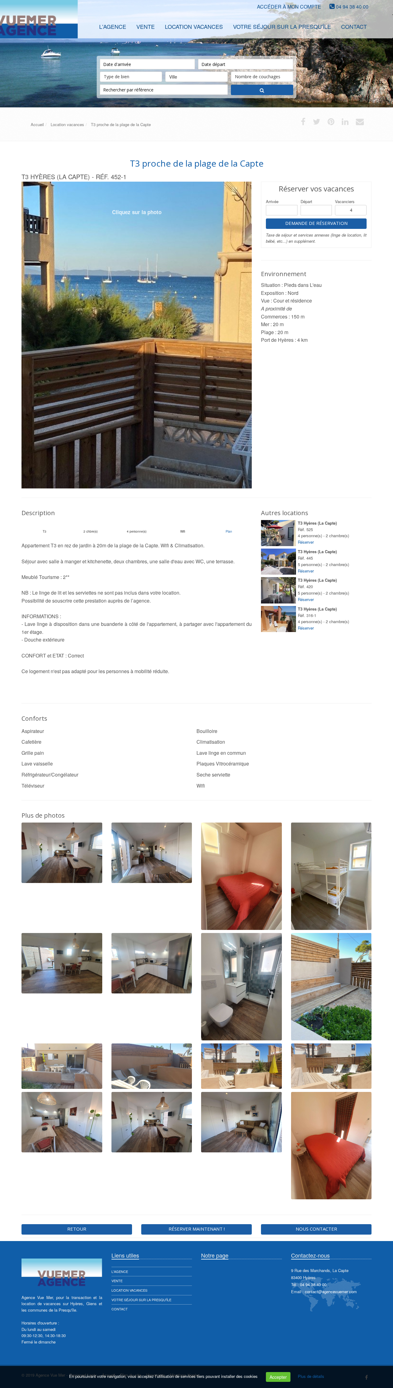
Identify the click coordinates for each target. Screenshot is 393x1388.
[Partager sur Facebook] (303, 123)
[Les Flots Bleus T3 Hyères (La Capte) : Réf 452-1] (136, 335)
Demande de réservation (316, 223)
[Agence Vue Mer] (21, 25)
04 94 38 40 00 (352, 6)
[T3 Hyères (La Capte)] (278, 533)
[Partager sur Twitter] (316, 123)
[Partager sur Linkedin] (345, 123)
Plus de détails (311, 1376)
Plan (229, 531)
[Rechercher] (262, 90)
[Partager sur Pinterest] (331, 123)
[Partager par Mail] (360, 123)
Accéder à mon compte (289, 6)
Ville (173, 77)
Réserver (306, 542)
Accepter (278, 1377)
